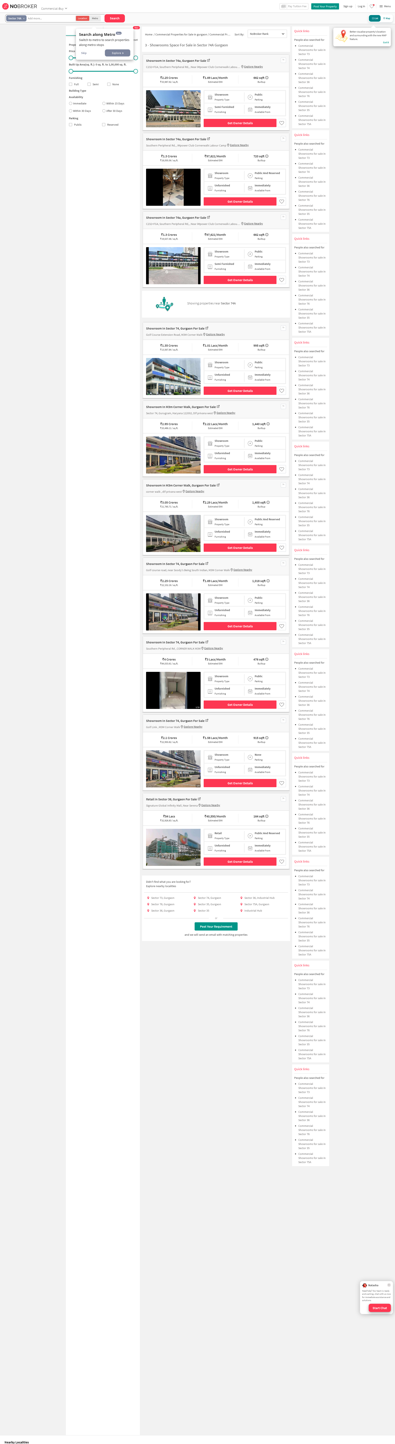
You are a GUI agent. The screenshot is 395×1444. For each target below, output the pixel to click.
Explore (116, 53)
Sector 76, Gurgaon (162, 904)
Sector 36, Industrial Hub (259, 898)
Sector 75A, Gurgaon (256, 904)
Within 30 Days (82, 111)
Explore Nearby (253, 66)
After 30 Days (114, 111)
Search (115, 18)
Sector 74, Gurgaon (209, 898)
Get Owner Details (240, 123)
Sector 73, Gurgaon (162, 898)
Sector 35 (203, 910)
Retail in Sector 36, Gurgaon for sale (171, 799)
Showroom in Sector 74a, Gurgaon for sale (176, 60)
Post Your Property (325, 6)
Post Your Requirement (216, 926)
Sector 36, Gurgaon (162, 910)
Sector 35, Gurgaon (209, 904)
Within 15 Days (115, 103)
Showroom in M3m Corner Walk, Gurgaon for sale (181, 407)
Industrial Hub (253, 910)
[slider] (71, 58)
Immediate (79, 103)
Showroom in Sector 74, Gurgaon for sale (175, 328)
